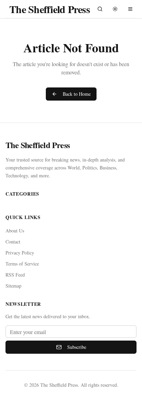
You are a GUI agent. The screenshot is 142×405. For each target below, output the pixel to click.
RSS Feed (15, 274)
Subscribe (76, 347)
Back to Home (77, 94)
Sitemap (13, 285)
